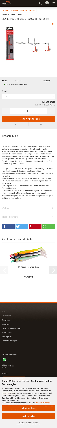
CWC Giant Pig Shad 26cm (28, 267)
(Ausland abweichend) (19, 84)
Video (5, 208)
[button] (6, 111)
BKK (53, 24)
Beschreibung (10, 136)
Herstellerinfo (10, 216)
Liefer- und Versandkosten (11, 328)
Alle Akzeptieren (29, 408)
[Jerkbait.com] (5, 3)
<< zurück (14, 10)
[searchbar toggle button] (40, 3)
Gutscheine (6, 320)
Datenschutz (6, 316)
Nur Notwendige (28, 416)
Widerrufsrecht (7, 333)
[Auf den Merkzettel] (15, 124)
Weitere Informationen (28, 423)
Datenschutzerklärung (43, 403)
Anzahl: (4, 91)
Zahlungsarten (7, 337)
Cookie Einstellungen (9, 341)
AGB (3, 312)
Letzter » (32, 10)
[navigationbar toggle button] (53, 3)
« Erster (6, 10)
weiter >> (23, 10)
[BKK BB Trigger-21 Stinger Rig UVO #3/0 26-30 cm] (28, 43)
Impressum (6, 324)
